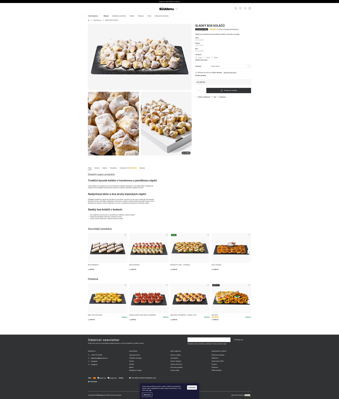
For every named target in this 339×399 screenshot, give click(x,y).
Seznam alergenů (175, 361)
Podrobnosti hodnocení (231, 29)
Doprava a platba (175, 355)
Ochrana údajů (174, 370)
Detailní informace (201, 60)
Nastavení (147, 395)
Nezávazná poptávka (218, 355)
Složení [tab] (96, 168)
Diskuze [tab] (142, 168)
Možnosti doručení (230, 72)
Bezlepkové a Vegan (135, 370)
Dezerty (131, 361)
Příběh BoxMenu (217, 370)
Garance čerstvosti (176, 364)
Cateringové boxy (134, 355)
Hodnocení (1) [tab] (128, 168)
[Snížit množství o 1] (203, 92)
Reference (215, 367)
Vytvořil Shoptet (238, 395)
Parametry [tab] (113, 168)
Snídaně (131, 364)
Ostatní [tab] (104, 168)
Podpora (214, 364)
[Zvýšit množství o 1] (203, 89)
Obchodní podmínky (176, 367)
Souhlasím (192, 387)
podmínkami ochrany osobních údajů (215, 344)
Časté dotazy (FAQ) (218, 361)
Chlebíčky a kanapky (135, 358)
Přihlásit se (238, 340)
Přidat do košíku (230, 90)
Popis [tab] (90, 168)
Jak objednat (174, 358)
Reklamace (215, 358)
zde (150, 390)
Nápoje (131, 367)
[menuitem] (95, 16)
